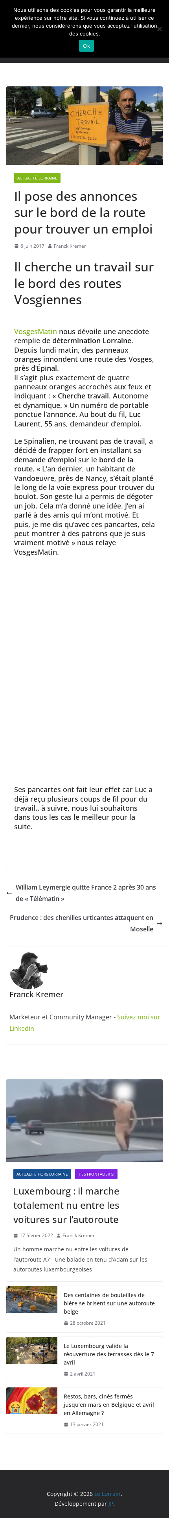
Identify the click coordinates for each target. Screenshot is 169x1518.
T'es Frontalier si (96, 1174)
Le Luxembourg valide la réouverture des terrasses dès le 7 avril (109, 1354)
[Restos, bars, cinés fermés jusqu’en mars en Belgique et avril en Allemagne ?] (31, 1410)
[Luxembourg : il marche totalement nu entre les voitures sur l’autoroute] (84, 1120)
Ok (86, 46)
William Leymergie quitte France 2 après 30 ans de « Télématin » (86, 893)
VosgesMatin (35, 331)
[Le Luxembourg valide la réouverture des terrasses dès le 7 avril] (31, 1360)
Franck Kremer (70, 246)
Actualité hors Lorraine (42, 1174)
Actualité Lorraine (37, 178)
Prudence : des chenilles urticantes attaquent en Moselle (81, 923)
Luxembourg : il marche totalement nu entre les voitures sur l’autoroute (66, 1205)
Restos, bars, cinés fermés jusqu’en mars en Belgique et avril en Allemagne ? (109, 1405)
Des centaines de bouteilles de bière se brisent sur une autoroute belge (109, 1303)
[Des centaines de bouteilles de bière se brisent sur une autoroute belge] (31, 1309)
